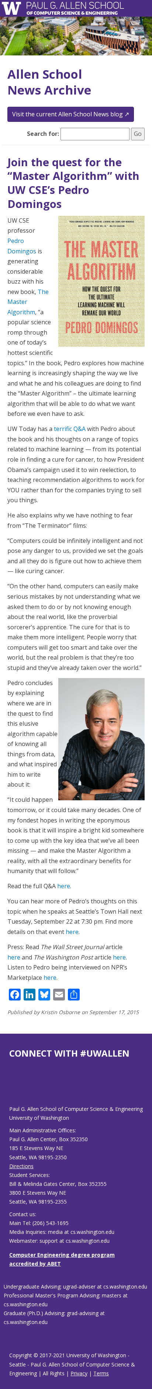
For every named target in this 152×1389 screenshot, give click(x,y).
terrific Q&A (70, 429)
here (63, 886)
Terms (101, 1373)
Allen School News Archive (49, 82)
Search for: (43, 134)
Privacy (78, 1373)
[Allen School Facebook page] (11, 1087)
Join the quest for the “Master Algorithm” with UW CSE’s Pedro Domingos (73, 183)
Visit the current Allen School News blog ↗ (70, 114)
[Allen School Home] (13, 8)
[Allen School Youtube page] (15, 1087)
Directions (21, 1166)
